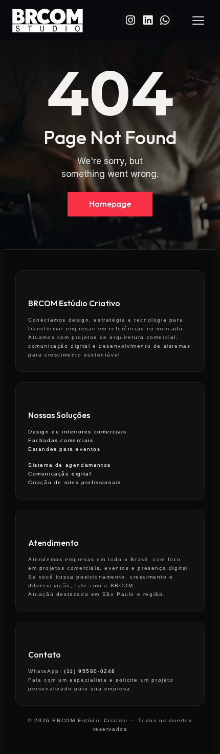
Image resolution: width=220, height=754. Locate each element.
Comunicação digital (59, 474)
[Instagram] (130, 20)
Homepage (110, 204)
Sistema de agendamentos (69, 465)
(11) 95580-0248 (90, 671)
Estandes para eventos (64, 449)
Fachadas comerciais (60, 440)
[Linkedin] (147, 20)
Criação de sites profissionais (74, 482)
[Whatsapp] (164, 20)
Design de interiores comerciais (77, 431)
